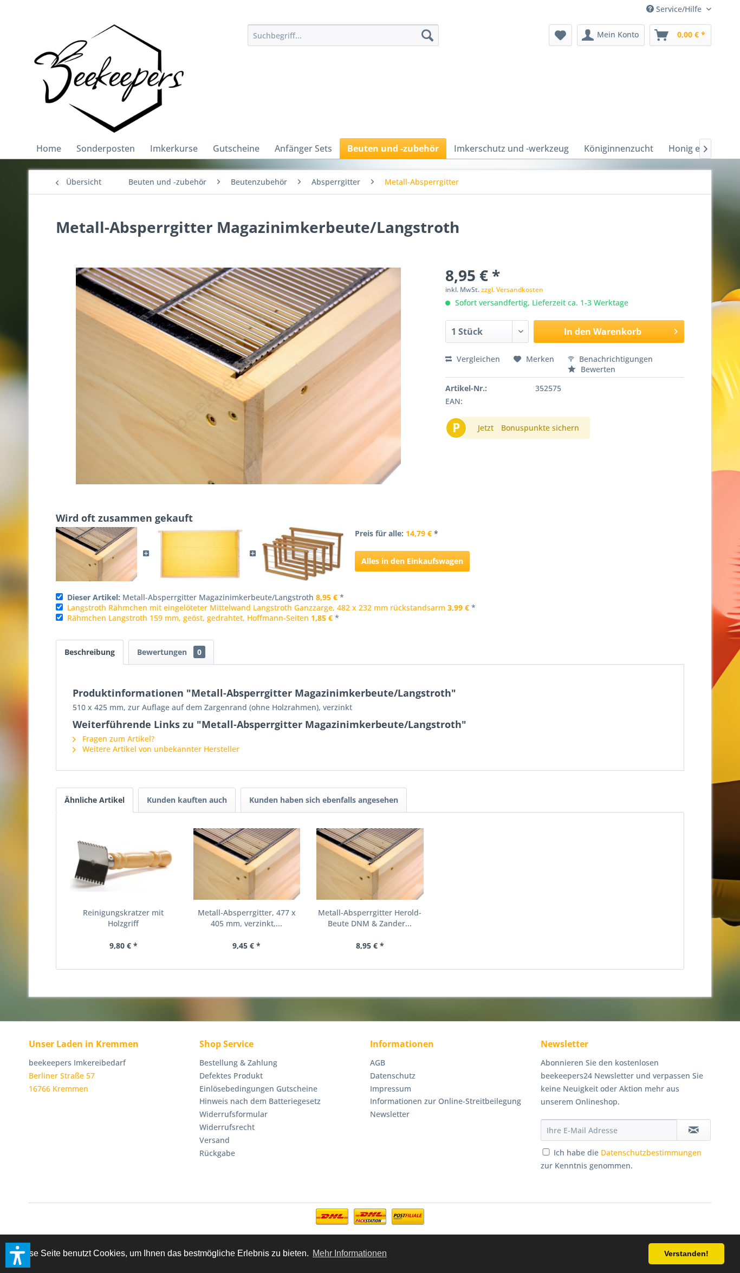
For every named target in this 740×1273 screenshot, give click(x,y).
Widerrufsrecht (227, 1127)
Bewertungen (169, 652)
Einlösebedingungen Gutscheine (258, 1088)
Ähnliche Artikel (94, 800)
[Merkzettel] (560, 35)
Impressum (390, 1088)
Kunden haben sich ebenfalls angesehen (323, 800)
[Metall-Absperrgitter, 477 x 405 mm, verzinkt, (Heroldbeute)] (247, 864)
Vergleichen (477, 359)
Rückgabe (217, 1153)
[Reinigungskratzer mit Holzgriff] (123, 864)
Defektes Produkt (231, 1075)
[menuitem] (343, 35)
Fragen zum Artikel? (117, 738)
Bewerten (597, 369)
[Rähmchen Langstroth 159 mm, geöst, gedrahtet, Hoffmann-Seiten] (303, 554)
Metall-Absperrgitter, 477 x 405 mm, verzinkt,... (247, 917)
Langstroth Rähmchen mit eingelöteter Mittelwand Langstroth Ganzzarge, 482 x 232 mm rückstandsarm (256, 607)
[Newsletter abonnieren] (694, 1130)
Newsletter (390, 1114)
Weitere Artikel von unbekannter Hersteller (159, 749)
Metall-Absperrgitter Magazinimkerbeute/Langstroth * (205, 597)
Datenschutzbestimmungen (651, 1152)
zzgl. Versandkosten (512, 289)
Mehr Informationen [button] (350, 1253)
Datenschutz (393, 1075)
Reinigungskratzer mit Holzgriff (123, 917)
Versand (214, 1140)
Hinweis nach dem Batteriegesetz (260, 1101)
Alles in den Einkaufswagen (412, 561)
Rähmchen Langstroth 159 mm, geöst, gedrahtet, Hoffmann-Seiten (188, 618)
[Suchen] (427, 35)
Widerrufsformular (233, 1114)
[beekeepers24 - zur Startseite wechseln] (109, 78)
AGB (377, 1062)
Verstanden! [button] (686, 1253)
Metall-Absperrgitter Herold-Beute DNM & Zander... (369, 917)
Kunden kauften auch (187, 800)
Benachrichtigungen (615, 359)
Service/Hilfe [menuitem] (679, 9)
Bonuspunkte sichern (540, 428)
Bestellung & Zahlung (238, 1062)
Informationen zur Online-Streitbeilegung (445, 1101)
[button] (17, 1255)
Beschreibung (89, 652)
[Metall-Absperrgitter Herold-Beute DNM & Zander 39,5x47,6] (370, 864)
